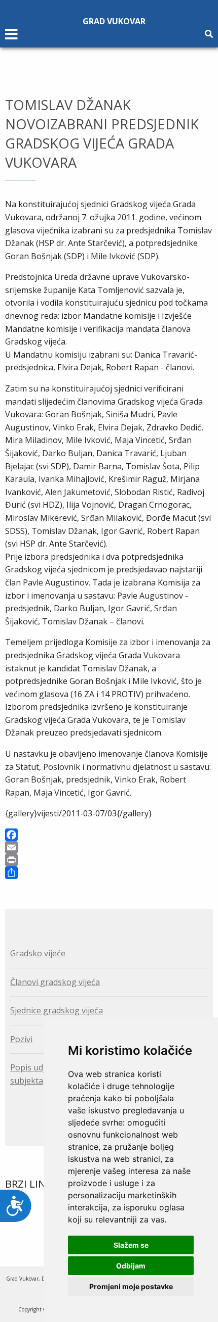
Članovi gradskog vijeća (55, 982)
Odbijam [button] (131, 1265)
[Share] (109, 872)
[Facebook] (109, 834)
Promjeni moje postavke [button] (131, 1286)
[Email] (109, 847)
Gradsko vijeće (37, 953)
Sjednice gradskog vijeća (56, 1010)
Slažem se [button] (131, 1245)
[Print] (109, 860)
